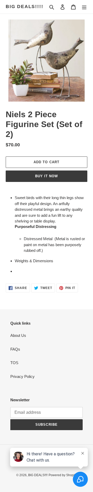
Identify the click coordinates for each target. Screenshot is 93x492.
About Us (18, 335)
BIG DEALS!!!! (24, 6)
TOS (14, 362)
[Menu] (84, 6)
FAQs (15, 349)
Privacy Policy (22, 376)
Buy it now (46, 176)
